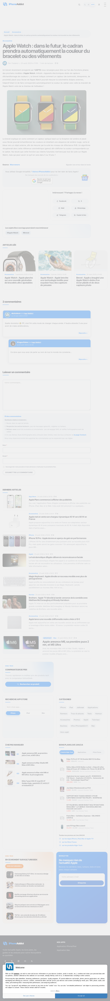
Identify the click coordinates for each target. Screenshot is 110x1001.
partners (16, 973)
